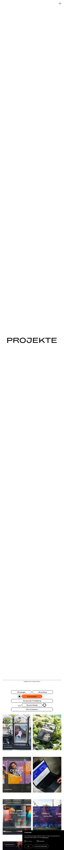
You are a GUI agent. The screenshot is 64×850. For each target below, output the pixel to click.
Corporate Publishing (32, 701)
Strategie (21, 692)
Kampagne (32, 696)
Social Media (32, 705)
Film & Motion (32, 709)
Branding (43, 692)
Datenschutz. (45, 837)
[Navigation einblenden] (60, 3)
